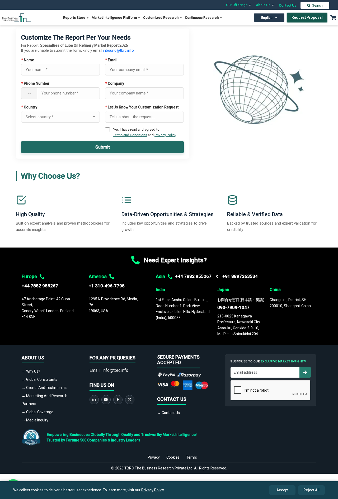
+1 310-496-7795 (107, 285)
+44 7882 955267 (40, 285)
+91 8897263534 (240, 276)
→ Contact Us (168, 413)
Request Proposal (307, 17)
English (266, 18)
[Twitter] (129, 399)
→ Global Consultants (39, 379)
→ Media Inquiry (35, 420)
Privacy (154, 457)
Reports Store (74, 18)
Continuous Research (202, 18)
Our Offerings (237, 5)
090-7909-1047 (233, 307)
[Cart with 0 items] (333, 18)
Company (114, 83)
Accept (282, 490)
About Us (263, 5)
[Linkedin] (94, 399)
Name (27, 60)
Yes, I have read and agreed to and (144, 132)
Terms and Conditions (130, 135)
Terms (191, 457)
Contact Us (287, 5)
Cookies (173, 457)
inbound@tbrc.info (118, 50)
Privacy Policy (165, 135)
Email (111, 60)
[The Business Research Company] (16, 17)
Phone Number (35, 83)
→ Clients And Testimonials (44, 388)
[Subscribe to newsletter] (305, 372)
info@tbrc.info (115, 370)
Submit (102, 147)
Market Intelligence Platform (115, 18)
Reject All (311, 490)
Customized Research (161, 18)
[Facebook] (118, 399)
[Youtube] (106, 399)
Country (29, 107)
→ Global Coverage (37, 412)
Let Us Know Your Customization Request (142, 107)
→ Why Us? (31, 371)
